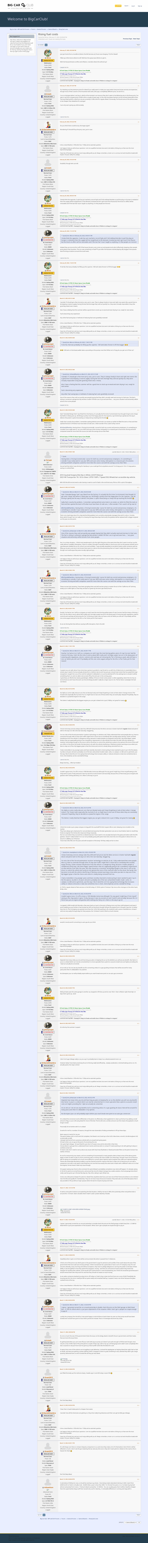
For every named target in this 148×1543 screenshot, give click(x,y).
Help (123, 1536)
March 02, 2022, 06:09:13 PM (67, 803)
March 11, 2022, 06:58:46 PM (67, 1332)
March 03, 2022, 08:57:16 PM (67, 1023)
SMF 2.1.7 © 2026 (12, 1538)
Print (138, 45)
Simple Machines (21, 1538)
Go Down (40, 45)
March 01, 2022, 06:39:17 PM (67, 608)
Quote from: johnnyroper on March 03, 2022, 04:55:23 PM (79, 1097)
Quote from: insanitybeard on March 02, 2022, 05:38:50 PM (79, 852)
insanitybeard (48, 731)
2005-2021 (37, 1538)
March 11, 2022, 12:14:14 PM (67, 1188)
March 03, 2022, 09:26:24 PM (67, 1055)
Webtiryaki (16, 1536)
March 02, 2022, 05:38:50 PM (67, 725)
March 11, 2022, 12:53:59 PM (67, 1219)
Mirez (49, 58)
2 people (62, 67)
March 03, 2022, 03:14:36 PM (67, 918)
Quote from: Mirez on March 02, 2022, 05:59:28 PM (77, 894)
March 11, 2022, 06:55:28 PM (67, 1300)
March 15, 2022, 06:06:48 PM (67, 1479)
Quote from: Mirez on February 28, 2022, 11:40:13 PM (77, 342)
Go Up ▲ (137, 1536)
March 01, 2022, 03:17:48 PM (67, 487)
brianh (48, 94)
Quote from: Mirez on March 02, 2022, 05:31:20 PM (77, 808)
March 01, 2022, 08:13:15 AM (67, 298)
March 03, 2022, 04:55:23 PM (67, 956)
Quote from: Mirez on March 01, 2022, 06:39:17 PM (77, 651)
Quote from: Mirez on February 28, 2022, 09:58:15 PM (77, 236)
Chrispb (49, 460)
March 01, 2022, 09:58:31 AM (67, 452)
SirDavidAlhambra (49, 130)
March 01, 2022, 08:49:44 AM (67, 337)
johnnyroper (49, 237)
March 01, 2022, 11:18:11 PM (67, 646)
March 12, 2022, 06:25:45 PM (67, 1405)
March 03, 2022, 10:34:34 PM (67, 1093)
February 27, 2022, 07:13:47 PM (68, 85)
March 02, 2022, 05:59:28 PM (67, 767)
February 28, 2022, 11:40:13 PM (68, 263)
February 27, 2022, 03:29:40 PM (68, 50)
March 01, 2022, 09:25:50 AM (67, 410)
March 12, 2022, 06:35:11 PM (67, 1443)
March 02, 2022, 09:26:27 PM (67, 847)
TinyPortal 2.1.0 (29, 1538)
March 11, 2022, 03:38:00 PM (67, 1255)
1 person (62, 117)
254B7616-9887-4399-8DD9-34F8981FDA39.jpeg (76, 1209)
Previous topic (127, 39)
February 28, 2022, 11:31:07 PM (68, 231)
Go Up (39, 1515)
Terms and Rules (130, 1536)
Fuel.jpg (65, 1359)
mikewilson (48, 1487)
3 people (62, 405)
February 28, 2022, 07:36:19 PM (68, 159)
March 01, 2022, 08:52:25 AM (67, 369)
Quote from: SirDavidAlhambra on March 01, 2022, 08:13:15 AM (80, 374)
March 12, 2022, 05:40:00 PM (67, 1369)
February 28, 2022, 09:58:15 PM (68, 195)
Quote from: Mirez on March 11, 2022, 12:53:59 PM (77, 1305)
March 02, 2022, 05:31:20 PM (67, 689)
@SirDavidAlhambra (66, 427)
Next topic (136, 39)
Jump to (121, 1522)
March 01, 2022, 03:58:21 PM (67, 570)
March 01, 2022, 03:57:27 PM (67, 526)
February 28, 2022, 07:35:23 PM (68, 122)
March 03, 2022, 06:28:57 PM (67, 988)
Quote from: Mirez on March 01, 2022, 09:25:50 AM (77, 492)
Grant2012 (49, 1377)
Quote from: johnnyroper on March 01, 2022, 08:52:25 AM (79, 531)
